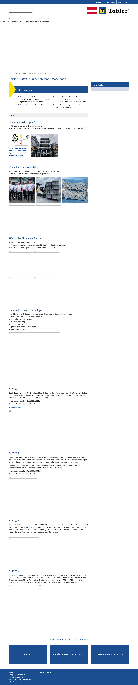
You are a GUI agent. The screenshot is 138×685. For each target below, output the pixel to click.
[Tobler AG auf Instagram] (43, 676)
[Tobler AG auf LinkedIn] (48, 676)
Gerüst (20, 19)
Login (120, 2)
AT (126, 2)
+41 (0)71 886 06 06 (23, 679)
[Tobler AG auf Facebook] (40, 676)
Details (13, 115)
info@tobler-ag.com (16, 682)
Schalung (28, 19)
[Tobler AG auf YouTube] (46, 676)
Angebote (12, 19)
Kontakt (99, 2)
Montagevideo (15, 408)
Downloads (111, 2)
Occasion (37, 19)
